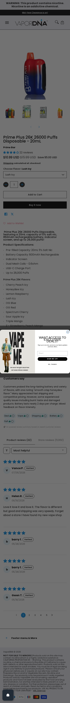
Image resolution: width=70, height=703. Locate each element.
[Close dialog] (67, 332)
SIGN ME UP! (52, 359)
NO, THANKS (52, 364)
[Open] (8, 695)
